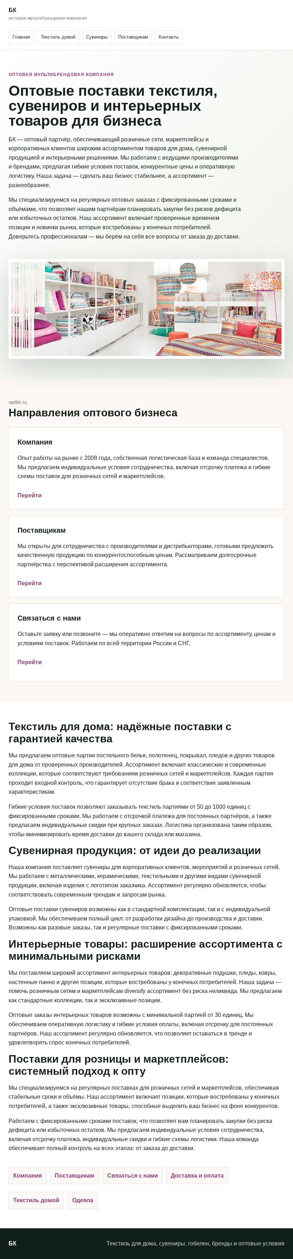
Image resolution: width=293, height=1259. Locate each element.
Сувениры (97, 37)
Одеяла (82, 1200)
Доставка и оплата (197, 1176)
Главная (21, 37)
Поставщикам (133, 37)
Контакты (169, 37)
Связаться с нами (132, 1176)
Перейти (30, 495)
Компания (27, 1176)
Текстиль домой (58, 37)
